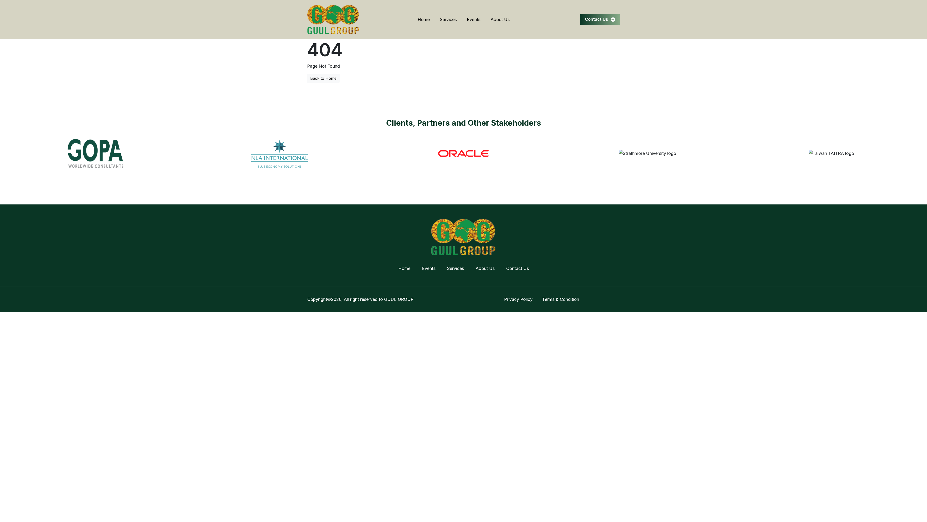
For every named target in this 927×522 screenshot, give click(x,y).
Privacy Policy (518, 299)
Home (424, 19)
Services (448, 19)
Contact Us (517, 268)
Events (473, 19)
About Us (500, 19)
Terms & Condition (560, 299)
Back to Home (323, 78)
